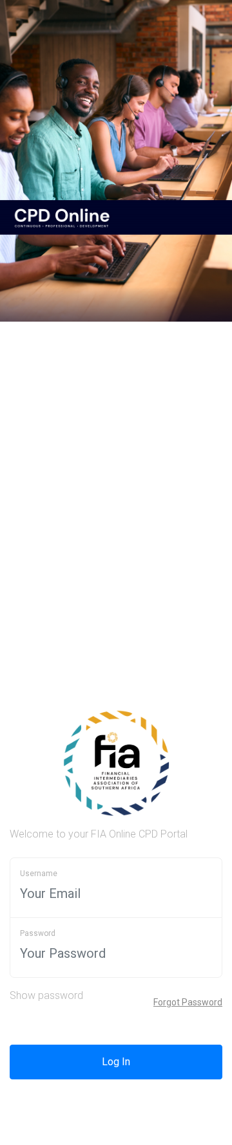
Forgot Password (187, 1002)
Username (38, 873)
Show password (46, 995)
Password (37, 933)
